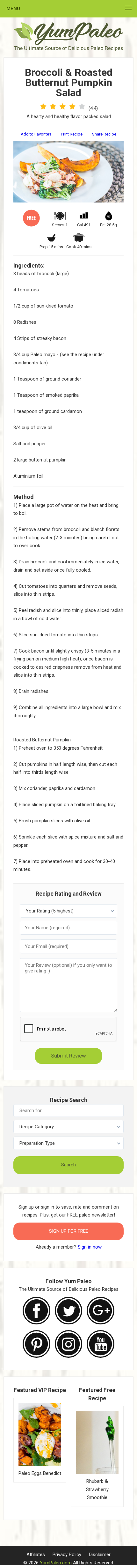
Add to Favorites (36, 134)
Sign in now (90, 1247)
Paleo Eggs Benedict (39, 1473)
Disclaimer (100, 1554)
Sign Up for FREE (68, 1231)
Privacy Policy (67, 1554)
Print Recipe (72, 134)
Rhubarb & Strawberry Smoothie (97, 1489)
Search (68, 1165)
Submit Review (68, 1055)
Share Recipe (104, 134)
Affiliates (35, 1554)
